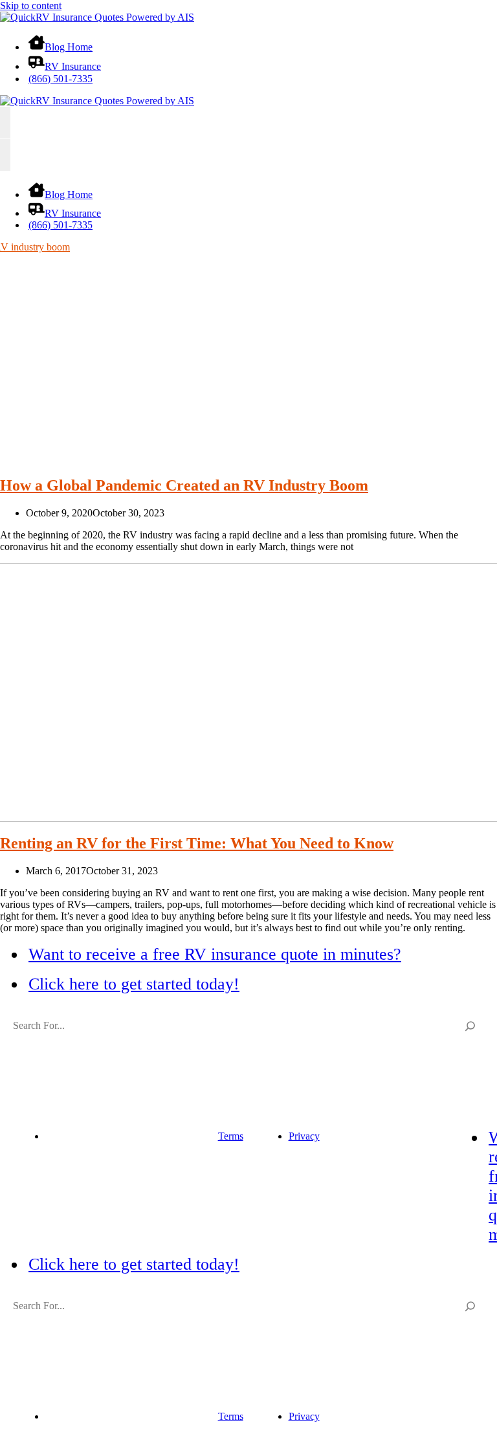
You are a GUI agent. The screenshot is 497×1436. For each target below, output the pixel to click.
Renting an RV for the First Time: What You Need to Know (196, 843)
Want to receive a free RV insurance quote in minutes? (214, 954)
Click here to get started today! (133, 984)
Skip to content (30, 5)
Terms (230, 1136)
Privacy (304, 1136)
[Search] (470, 1026)
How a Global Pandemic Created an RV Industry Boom (184, 485)
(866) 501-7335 (60, 78)
